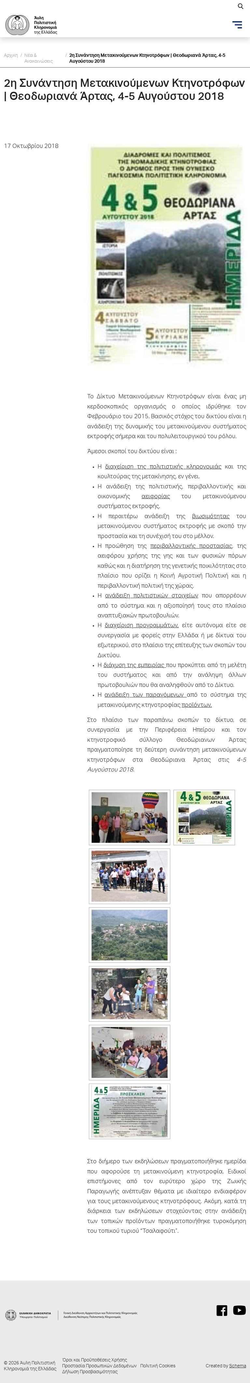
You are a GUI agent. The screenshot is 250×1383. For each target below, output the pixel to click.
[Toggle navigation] (237, 25)
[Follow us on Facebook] (222, 1310)
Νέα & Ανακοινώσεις (38, 59)
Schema (237, 1366)
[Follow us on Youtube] (239, 1310)
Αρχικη (11, 56)
